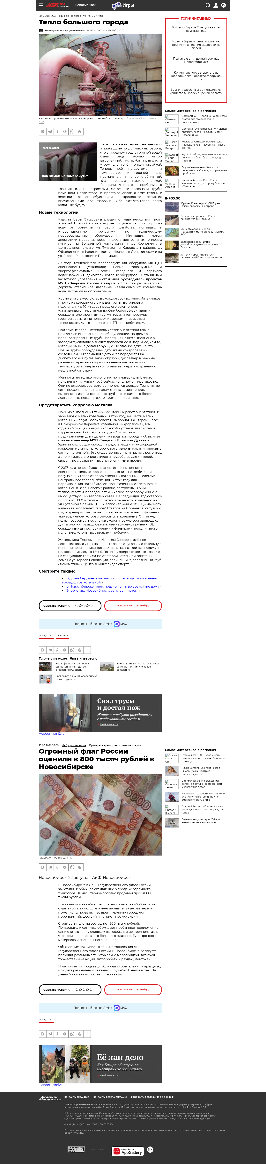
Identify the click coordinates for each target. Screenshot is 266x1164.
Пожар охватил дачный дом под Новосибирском (196, 60)
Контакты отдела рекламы (110, 1097)
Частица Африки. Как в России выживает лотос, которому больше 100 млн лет (203, 183)
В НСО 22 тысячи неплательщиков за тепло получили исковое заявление (138, 666)
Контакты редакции (76, 1097)
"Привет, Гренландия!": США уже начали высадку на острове (200, 204)
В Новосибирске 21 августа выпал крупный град (196, 29)
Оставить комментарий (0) (133, 605)
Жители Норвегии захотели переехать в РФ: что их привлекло (201, 256)
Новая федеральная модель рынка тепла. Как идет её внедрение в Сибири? (72, 666)
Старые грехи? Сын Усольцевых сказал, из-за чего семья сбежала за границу (203, 758)
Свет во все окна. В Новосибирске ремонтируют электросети (76, 678)
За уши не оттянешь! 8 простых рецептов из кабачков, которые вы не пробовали (204, 170)
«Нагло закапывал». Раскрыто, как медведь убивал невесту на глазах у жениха (203, 144)
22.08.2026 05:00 (49, 745)
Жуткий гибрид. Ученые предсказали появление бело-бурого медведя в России (204, 157)
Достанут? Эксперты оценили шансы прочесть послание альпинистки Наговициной (204, 131)
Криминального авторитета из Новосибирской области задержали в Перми (196, 76)
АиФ (41, 122)
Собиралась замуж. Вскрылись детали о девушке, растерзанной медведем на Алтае (202, 783)
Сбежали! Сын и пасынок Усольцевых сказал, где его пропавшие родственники (204, 119)
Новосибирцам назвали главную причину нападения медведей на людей (196, 45)
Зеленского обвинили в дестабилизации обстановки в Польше (199, 245)
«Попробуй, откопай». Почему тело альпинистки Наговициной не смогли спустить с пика (203, 796)
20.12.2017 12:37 (47, 15)
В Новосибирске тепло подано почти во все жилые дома (112, 586)
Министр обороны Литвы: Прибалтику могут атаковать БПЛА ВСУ (202, 232)
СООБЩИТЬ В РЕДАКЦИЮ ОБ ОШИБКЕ (152, 1097)
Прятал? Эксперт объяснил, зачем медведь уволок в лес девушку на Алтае (202, 809)
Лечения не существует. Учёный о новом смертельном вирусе (202, 821)
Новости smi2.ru (52, 733)
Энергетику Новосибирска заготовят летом (102, 590)
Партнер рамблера (98, 1149)
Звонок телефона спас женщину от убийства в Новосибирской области (196, 91)
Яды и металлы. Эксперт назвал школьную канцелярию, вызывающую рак (201, 771)
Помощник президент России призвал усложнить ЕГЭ (199, 217)
